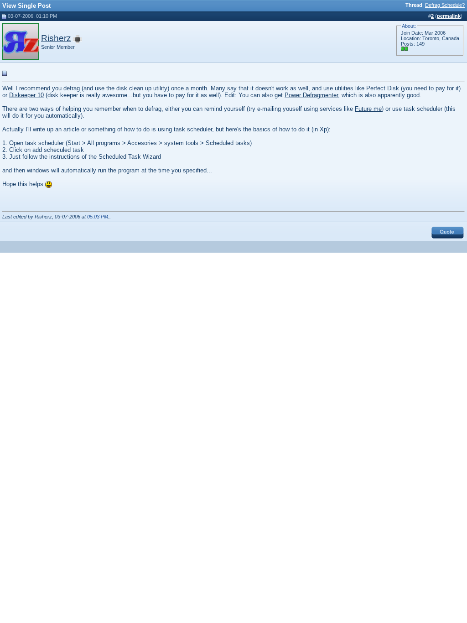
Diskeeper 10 (26, 95)
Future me (368, 108)
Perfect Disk (382, 88)
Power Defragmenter (311, 95)
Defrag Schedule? (445, 5)
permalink (449, 16)
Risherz (56, 38)
